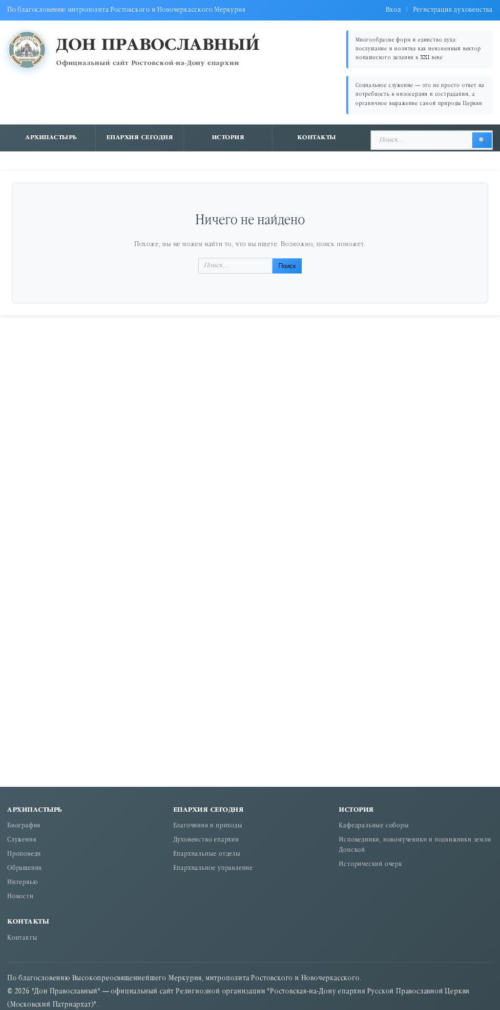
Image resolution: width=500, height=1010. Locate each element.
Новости (20, 897)
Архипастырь (51, 138)
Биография (24, 826)
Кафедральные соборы (374, 826)
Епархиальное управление (213, 868)
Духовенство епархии (206, 840)
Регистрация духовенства (453, 10)
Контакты (316, 138)
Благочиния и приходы (208, 826)
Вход (393, 10)
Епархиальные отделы (207, 854)
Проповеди (24, 854)
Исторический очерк (370, 865)
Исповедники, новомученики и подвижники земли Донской (415, 845)
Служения (21, 840)
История (228, 138)
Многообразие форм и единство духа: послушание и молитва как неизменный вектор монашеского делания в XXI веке (418, 49)
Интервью (22, 883)
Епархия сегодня (139, 138)
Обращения (24, 868)
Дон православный (158, 46)
